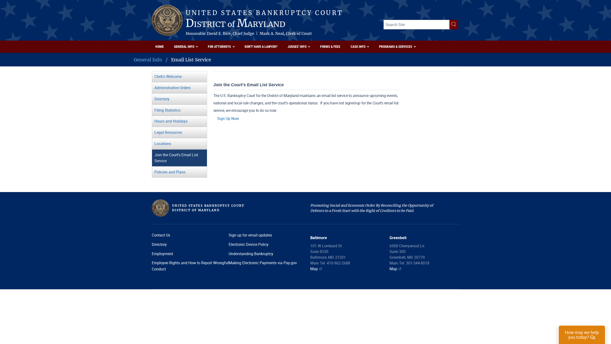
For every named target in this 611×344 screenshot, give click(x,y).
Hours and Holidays (171, 121)
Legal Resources (168, 132)
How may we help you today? (582, 334)
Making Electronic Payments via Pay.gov (263, 262)
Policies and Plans (169, 172)
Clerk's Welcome (168, 76)
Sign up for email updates (250, 235)
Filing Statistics (167, 110)
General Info (184, 46)
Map (314, 268)
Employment (162, 253)
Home (159, 46)
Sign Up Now (228, 118)
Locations (162, 143)
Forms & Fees (330, 46)
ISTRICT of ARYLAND (235, 24)
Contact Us (161, 235)
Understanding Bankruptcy (251, 253)
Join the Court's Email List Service (176, 158)
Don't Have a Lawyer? (261, 46)
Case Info (358, 46)
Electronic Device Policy (249, 244)
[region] (582, 334)
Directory (161, 99)
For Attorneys (219, 46)
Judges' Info (297, 46)
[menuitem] (161, 47)
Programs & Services (395, 46)
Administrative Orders (172, 87)
